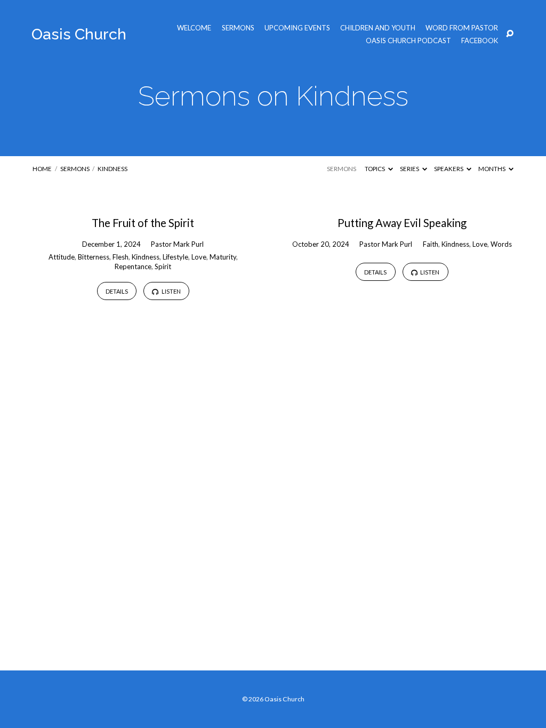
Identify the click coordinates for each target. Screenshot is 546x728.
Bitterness (93, 257)
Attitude (62, 257)
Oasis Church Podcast (408, 40)
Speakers (449, 168)
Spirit (163, 266)
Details (117, 291)
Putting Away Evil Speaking (402, 222)
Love (198, 257)
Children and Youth (377, 28)
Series (410, 168)
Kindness (112, 168)
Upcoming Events (297, 28)
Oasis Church (78, 34)
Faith (430, 244)
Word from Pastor (461, 28)
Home (42, 168)
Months (492, 168)
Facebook (479, 40)
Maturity (223, 257)
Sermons (238, 28)
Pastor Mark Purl (177, 244)
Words (501, 244)
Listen (170, 291)
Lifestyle (175, 257)
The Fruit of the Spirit (143, 222)
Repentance (133, 266)
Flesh (121, 257)
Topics (375, 168)
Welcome (194, 28)
